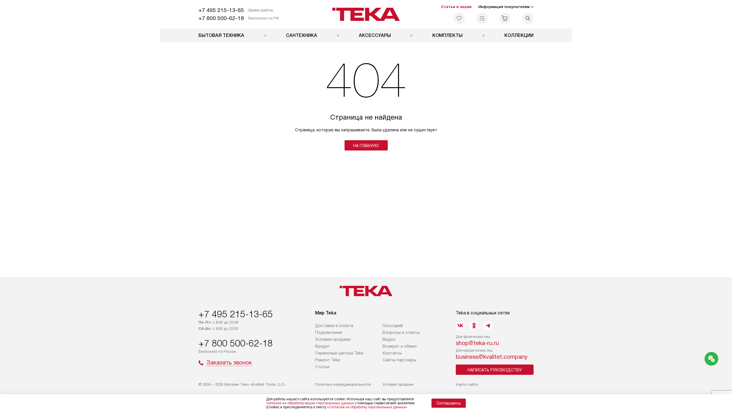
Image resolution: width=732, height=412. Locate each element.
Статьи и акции (456, 7)
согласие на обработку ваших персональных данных (310, 403)
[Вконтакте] (460, 325)
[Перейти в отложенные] (459, 18)
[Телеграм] (487, 325)
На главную (366, 145)
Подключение (328, 332)
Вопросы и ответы (401, 332)
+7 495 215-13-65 (221, 10)
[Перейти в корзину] (505, 18)
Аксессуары (375, 35)
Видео (389, 339)
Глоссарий (393, 325)
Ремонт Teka (327, 360)
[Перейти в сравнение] (482, 18)
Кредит (322, 346)
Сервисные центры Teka (339, 353)
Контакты (392, 353)
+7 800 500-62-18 (221, 18)
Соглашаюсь (448, 403)
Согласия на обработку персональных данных (367, 407)
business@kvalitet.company (492, 357)
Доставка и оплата (334, 325)
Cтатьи (322, 367)
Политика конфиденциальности (343, 384)
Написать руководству (495, 370)
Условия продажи (333, 339)
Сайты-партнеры (399, 360)
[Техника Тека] (366, 14)
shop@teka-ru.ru (477, 343)
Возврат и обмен (400, 346)
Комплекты (447, 35)
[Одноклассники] (474, 325)
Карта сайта (467, 384)
